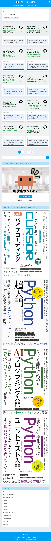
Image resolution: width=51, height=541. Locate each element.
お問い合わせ (14, 5)
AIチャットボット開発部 (9, 494)
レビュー (5, 521)
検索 (47, 157)
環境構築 (5, 524)
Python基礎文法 (21, 5)
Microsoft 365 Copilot (9, 512)
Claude (28, 5)
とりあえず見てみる (25, 196)
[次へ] (31, 152)
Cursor (5, 503)
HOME (26, 534)
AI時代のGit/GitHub (35, 5)
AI (3, 491)
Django (5, 506)
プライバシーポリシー (27, 537)
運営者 (34, 537)
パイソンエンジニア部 (27, 2)
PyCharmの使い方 (8, 515)
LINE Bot (5, 509)
